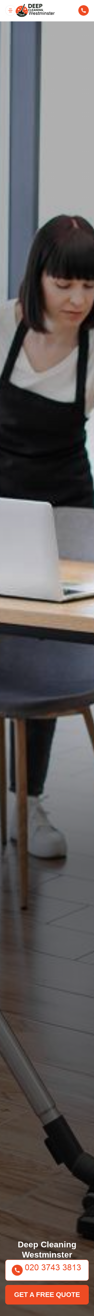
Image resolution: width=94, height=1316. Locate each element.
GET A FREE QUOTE (47, 1295)
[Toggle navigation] (10, 10)
